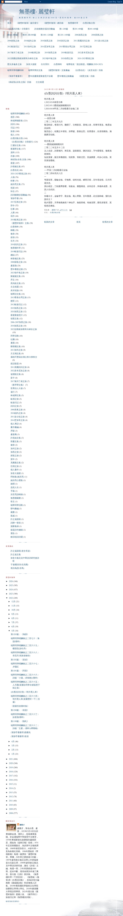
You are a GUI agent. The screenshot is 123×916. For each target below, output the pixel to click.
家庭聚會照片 (17, 315)
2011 (11, 800)
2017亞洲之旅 (86, 46)
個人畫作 (15, 469)
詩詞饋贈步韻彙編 (19, 194)
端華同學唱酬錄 (18, 113)
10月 (13, 609)
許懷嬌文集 (16, 166)
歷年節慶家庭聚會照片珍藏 (40, 76)
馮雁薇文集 (16, 462)
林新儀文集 (16, 258)
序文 (13, 279)
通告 (13, 533)
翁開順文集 (16, 374)
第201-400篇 (78, 28)
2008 (11, 813)
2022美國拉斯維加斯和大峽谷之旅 (22, 58)
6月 (13, 626)
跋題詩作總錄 (17, 529)
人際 (13, 212)
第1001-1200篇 (47, 34)
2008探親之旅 (13, 40)
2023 (11, 593)
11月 (13, 605)
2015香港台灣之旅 (67, 46)
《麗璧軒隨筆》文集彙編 (58, 70)
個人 (13, 134)
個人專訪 (15, 423)
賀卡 (13, 377)
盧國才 (22, 825)
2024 (11, 589)
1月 (13, 753)
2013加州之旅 (30, 46)
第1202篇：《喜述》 (20, 659)
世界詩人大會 (17, 388)
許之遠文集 (16, 554)
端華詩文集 (16, 293)
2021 (11, 759)
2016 (11, 779)
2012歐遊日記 (13, 46)
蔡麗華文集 (16, 148)
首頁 (9, 23)
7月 (13, 622)
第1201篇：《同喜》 (20, 670)
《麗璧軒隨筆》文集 (20, 223)
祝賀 (13, 187)
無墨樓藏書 (16, 498)
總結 (13, 254)
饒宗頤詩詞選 (17, 536)
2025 (11, 585)
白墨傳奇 (58, 64)
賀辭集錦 (15, 526)
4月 (13, 741)
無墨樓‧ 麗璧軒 (37, 11)
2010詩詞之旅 (63, 40)
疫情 (13, 237)
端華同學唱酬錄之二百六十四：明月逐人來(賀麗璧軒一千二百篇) (25, 699)
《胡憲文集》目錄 (86, 76)
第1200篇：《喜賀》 (20, 710)
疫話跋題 (15, 363)
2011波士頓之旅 (101, 40)
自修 (13, 156)
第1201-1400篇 (64, 34)
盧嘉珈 (14, 265)
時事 (13, 180)
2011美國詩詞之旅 (82, 40)
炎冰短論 (15, 290)
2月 (13, 749)
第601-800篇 (12, 34)
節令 (13, 205)
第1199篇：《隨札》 (20, 721)
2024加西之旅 (67, 58)
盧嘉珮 (14, 434)
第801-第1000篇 (29, 34)
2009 (11, 809)
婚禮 (13, 483)
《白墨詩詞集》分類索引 (18, 28)
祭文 (13, 501)
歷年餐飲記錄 (17, 269)
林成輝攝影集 (17, 120)
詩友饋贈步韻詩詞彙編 (44, 28)
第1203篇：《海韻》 (20, 634)
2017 (11, 775)
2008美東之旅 (97, 34)
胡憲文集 (15, 318)
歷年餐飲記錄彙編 (65, 76)
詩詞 (13, 124)
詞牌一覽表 (16, 522)
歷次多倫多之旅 (14, 64)
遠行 (13, 391)
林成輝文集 (16, 395)
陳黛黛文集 (16, 276)
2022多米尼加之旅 (86, 52)
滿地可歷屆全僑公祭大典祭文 (24, 357)
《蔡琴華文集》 (18, 384)
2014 (11, 788)
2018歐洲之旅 (34, 52)
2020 (11, 763)
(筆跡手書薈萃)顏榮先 (21, 732)
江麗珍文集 (16, 145)
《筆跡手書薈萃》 (15, 76)
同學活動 (15, 335)
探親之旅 (15, 455)
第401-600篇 (93, 28)
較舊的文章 (107, 221)
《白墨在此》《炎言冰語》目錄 (88, 70)
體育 (13, 301)
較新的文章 (49, 221)
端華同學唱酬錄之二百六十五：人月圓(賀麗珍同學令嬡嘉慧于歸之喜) (25, 684)
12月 (13, 601)
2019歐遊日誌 (67, 52)
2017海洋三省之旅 (15, 52)
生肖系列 (45, 64)
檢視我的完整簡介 (13, 901)
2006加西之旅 (81, 34)
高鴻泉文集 (16, 283)
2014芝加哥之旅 (47, 46)
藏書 (13, 512)
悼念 (13, 191)
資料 (13, 152)
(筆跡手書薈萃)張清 (20, 736)
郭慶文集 (15, 441)
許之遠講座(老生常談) (20, 550)
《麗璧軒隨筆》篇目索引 (27, 23)
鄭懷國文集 (16, 346)
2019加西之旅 (51, 52)
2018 (11, 771)
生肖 (13, 240)
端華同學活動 (17, 505)
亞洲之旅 (15, 466)
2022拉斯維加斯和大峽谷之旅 (24, 329)
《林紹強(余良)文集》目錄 (19, 82)
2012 (11, 796)
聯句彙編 (15, 508)
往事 (13, 209)
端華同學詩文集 (35, 70)
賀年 (13, 459)
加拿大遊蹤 (31, 64)
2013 (11, 792)
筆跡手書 (15, 198)
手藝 (13, 491)
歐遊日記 (15, 402)
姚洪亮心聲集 (17, 480)
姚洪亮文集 (16, 184)
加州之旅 (15, 448)
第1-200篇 (63, 28)
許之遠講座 (16, 519)
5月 (13, 630)
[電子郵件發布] (70, 210)
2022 (11, 597)
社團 (13, 339)
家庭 (13, 163)
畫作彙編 (15, 427)
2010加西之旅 (46, 40)
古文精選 (40, 82)
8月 (13, 618)
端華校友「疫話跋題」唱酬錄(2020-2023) (84, 64)
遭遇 (13, 342)
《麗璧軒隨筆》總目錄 (53, 23)
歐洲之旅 (15, 399)
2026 (11, 581)
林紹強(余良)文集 (18, 159)
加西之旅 (15, 452)
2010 (11, 804)
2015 (11, 784)
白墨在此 (15, 170)
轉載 (13, 230)
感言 (13, 117)
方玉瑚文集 (16, 353)
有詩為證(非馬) (17, 568)
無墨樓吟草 (73, 23)
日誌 (13, 127)
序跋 (13, 430)
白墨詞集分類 (89, 23)
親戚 (13, 515)
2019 (11, 767)
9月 (13, 614)
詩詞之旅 (15, 406)
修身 (13, 233)
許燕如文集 (16, 437)
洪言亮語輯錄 (17, 494)
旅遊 (13, 131)
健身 (13, 444)
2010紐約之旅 (30, 40)
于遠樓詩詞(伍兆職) (19, 564)
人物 (13, 177)
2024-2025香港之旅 (85, 58)
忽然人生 (15, 487)
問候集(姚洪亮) (17, 476)
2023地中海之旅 (49, 58)
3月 (13, 745)
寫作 (13, 216)
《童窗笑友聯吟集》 (20, 706)
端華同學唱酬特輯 (15, 70)
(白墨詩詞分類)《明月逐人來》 (25, 691)
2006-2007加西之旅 (19, 322)
